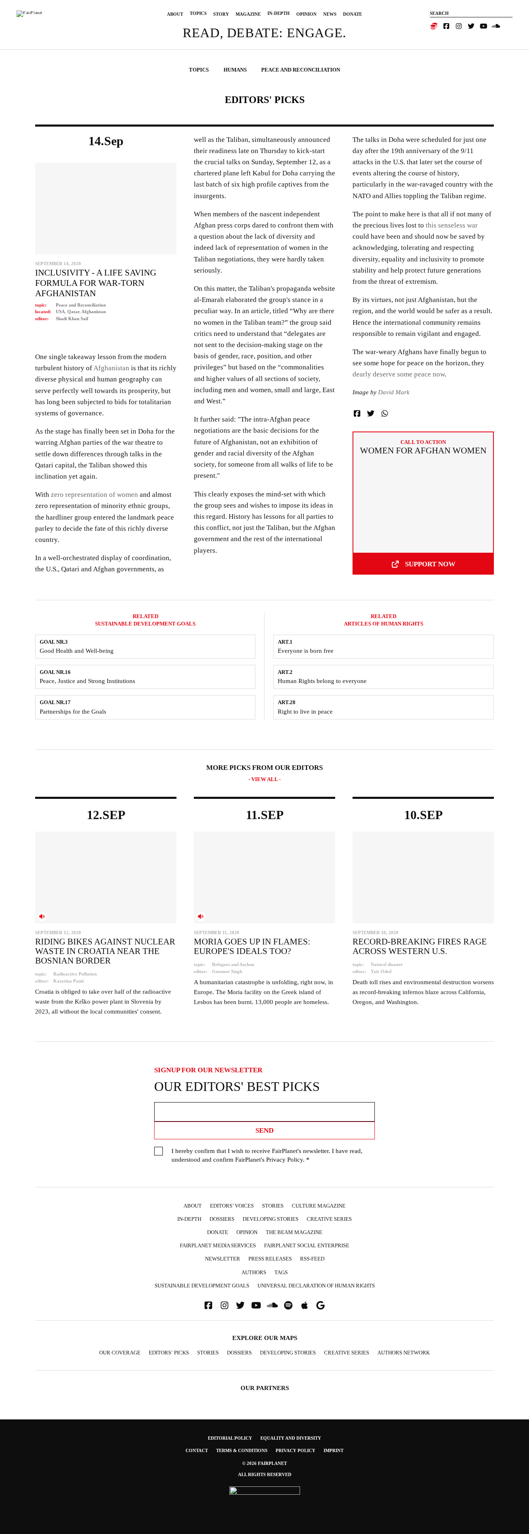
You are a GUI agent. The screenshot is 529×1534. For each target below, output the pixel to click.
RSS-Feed (312, 1259)
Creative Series (329, 1219)
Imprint (333, 1450)
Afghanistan (93, 311)
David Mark (394, 392)
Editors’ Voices (232, 1206)
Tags (281, 1272)
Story (221, 14)
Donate (352, 14)
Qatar (73, 311)
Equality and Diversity (290, 1438)
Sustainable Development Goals (202, 1285)
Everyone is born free (306, 650)
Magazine (248, 14)
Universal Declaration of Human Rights (316, 1285)
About (175, 14)
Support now (430, 564)
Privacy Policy (284, 1159)
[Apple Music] (304, 1305)
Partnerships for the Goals (73, 711)
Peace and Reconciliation (81, 304)
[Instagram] (459, 26)
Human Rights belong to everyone (322, 681)
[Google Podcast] (320, 1305)
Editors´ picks (169, 1352)
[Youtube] (483, 26)
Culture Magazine (319, 1206)
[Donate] (434, 26)
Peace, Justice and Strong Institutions (87, 681)
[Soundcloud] (496, 26)
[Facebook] (446, 26)
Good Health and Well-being (77, 650)
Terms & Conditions (241, 1450)
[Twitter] (471, 26)
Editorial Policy (230, 1438)
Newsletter (222, 1259)
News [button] (329, 14)
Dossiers (222, 1219)
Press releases (270, 1259)
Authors (253, 1272)
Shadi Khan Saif (72, 318)
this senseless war (452, 225)
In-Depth (278, 13)
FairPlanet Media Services (218, 1245)
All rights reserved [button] (264, 1474)
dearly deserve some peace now (399, 374)
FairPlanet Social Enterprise (306, 1245)
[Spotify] (288, 1305)
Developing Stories (270, 1219)
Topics (198, 13)
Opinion (306, 14)
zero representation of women (94, 495)
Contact (197, 1450)
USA (60, 311)
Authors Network (403, 1352)
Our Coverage (120, 1352)
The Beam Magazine (294, 1232)
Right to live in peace (305, 711)
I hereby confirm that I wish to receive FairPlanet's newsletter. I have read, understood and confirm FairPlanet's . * (267, 1155)
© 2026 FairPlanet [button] (264, 1463)
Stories (273, 1206)
